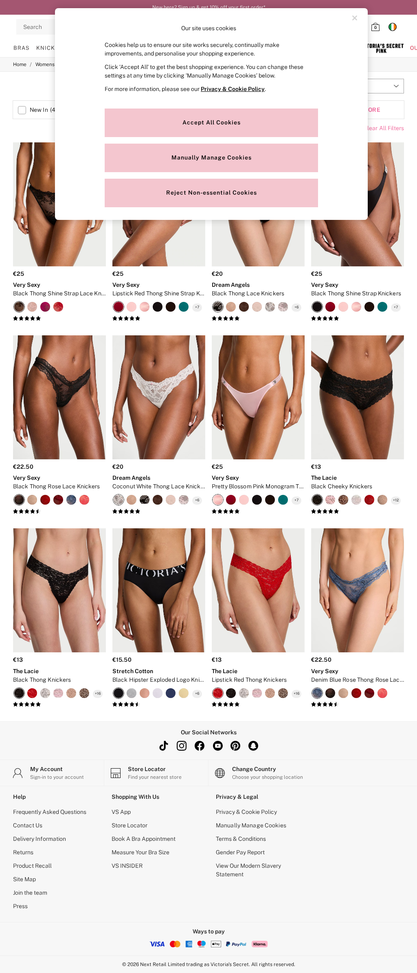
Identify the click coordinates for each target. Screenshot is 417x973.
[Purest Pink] (283, 307)
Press (20, 906)
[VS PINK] (381, 48)
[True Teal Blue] (184, 307)
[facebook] (199, 746)
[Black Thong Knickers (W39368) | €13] (59, 590)
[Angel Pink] (32, 307)
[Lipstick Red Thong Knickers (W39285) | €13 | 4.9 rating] (258, 704)
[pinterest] (235, 746)
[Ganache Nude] (244, 307)
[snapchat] (253, 746)
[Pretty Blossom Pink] (330, 500)
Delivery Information (39, 839)
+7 (197, 307)
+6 (296, 307)
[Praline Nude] (231, 307)
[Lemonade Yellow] (184, 693)
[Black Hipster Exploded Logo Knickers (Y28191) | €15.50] (158, 590)
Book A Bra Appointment (144, 839)
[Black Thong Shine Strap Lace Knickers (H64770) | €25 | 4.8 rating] (59, 318)
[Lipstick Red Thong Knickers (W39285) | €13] (258, 590)
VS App (121, 812)
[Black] (19, 306)
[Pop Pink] (45, 307)
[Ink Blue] (171, 693)
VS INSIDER (127, 865)
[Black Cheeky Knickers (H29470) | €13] (357, 397)
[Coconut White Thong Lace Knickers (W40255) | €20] (158, 397)
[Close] (355, 18)
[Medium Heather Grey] (131, 693)
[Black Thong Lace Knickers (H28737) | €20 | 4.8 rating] (258, 318)
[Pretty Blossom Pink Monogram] (144, 307)
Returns (23, 852)
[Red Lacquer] (58, 500)
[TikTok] (164, 746)
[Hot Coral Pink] (84, 500)
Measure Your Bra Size (140, 852)
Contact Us (27, 825)
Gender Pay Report (240, 852)
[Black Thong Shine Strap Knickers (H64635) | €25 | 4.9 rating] (357, 318)
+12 (396, 500)
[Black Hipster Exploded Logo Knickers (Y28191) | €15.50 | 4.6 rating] (158, 704)
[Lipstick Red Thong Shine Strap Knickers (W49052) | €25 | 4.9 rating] (158, 318)
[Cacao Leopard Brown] (171, 307)
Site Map (24, 879)
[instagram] (182, 746)
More (371, 109)
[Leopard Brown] (343, 500)
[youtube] (217, 746)
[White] (356, 500)
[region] (211, 114)
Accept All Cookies (211, 122)
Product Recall (32, 865)
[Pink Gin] (144, 693)
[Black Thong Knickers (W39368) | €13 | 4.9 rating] (59, 704)
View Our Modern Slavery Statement (248, 870)
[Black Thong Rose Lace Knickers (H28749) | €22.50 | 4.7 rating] (59, 511)
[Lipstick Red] (58, 307)
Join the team (30, 892)
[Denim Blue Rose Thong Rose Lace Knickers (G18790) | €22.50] (357, 590)
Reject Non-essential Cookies (211, 192)
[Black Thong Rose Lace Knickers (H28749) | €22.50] (59, 397)
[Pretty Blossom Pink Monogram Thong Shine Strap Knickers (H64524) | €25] (258, 397)
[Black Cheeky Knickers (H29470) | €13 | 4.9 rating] (357, 511)
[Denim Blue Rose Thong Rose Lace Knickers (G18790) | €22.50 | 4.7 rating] (357, 704)
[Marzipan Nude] (257, 307)
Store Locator (129, 825)
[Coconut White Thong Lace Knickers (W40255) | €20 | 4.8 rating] (158, 511)
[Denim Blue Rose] (71, 500)
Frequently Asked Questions (49, 812)
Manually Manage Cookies (251, 825)
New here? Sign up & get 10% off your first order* (208, 7)
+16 (98, 693)
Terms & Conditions (241, 839)
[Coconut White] (270, 307)
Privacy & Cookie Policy (246, 812)
